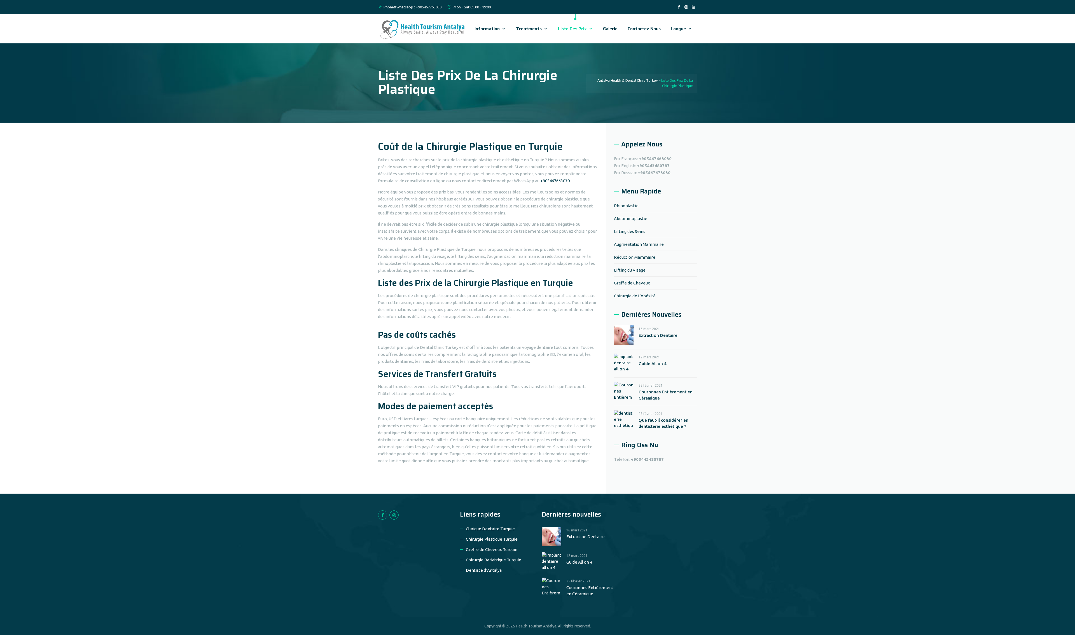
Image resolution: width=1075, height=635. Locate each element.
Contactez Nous (644, 28)
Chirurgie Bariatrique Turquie (493, 559)
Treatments (529, 28)
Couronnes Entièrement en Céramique (666, 394)
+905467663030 (555, 180)
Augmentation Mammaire (639, 244)
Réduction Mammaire (634, 257)
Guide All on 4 (653, 363)
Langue (678, 28)
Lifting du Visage (630, 270)
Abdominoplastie (630, 218)
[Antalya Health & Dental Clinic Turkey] (423, 28)
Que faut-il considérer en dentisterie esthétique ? (663, 423)
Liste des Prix (572, 28)
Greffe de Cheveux (632, 283)
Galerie (610, 28)
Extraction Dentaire (658, 335)
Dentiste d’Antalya (484, 570)
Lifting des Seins (629, 231)
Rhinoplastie (626, 205)
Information (487, 28)
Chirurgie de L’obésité (635, 295)
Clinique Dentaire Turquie (490, 528)
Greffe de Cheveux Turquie (491, 549)
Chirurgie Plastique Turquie (492, 539)
